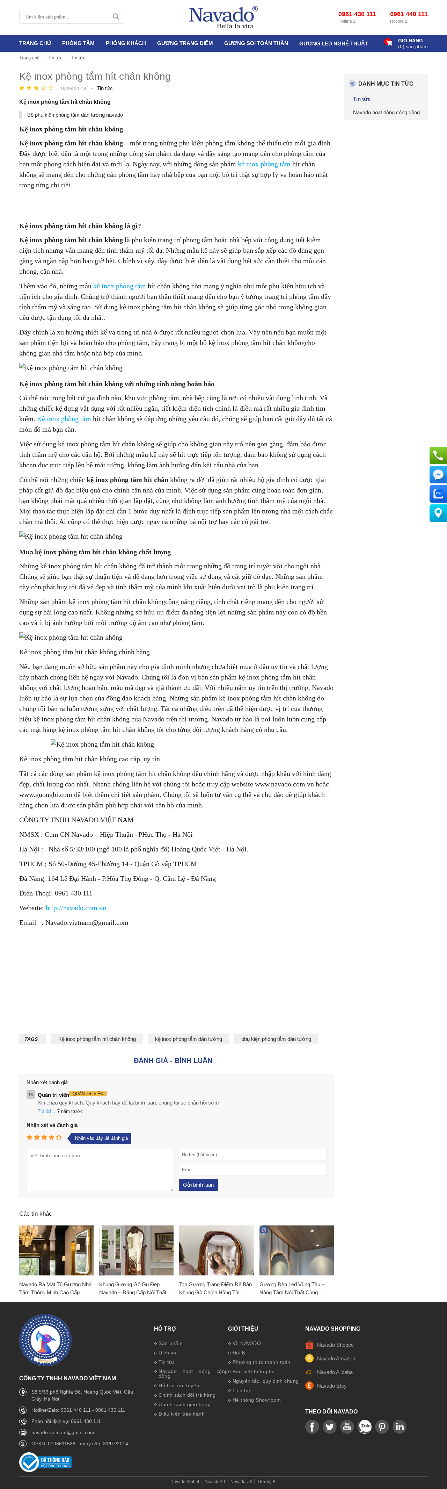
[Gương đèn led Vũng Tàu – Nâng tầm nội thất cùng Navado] (296, 1250)
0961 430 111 (357, 13)
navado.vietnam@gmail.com (62, 1432)
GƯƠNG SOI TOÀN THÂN (256, 43)
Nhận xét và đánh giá (52, 1125)
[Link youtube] (312, 1427)
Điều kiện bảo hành (182, 1413)
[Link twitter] (330, 1427)
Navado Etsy (332, 1386)
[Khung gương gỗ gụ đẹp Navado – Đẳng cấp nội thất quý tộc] (136, 1250)
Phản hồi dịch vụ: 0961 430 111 (66, 1421)
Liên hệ (241, 1390)
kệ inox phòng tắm (264, 164)
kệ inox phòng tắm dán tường (188, 1039)
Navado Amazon (336, 1358)
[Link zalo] (365, 1427)
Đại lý (239, 1352)
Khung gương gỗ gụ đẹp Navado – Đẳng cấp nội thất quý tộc (132, 1288)
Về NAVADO (247, 1343)
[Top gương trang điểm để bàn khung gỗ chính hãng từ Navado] (216, 1250)
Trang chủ (35, 43)
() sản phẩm (413, 46)
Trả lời (44, 1111)
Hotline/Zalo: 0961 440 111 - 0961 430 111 (78, 1410)
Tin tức (167, 1362)
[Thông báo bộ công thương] (45, 1470)
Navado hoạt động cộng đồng (193, 1374)
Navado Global (184, 1482)
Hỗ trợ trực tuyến (179, 1385)
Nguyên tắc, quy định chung (266, 1381)
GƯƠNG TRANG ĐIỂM (185, 43)
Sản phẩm (171, 1343)
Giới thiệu (243, 1329)
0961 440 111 (409, 13)
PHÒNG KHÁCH (126, 43)
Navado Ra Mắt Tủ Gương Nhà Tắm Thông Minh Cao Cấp (55, 1288)
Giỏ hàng (410, 40)
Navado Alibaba (335, 1372)
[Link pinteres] (382, 1427)
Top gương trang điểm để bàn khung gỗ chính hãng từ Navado (215, 1288)
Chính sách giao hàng (185, 1404)
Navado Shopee (335, 1345)
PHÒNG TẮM (78, 43)
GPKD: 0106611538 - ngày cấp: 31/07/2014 (79, 1443)
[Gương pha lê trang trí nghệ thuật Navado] (223, 17)
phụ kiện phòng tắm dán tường (276, 1039)
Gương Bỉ (267, 1482)
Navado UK (241, 1482)
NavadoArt (215, 1482)
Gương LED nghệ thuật (333, 43)
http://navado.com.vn (76, 908)
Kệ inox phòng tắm (64, 419)
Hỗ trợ (165, 1329)
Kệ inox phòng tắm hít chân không (97, 1039)
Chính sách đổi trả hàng (187, 1395)
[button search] (116, 16)
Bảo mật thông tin (254, 1371)
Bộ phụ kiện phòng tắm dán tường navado (75, 115)
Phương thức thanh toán (262, 1362)
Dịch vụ (167, 1352)
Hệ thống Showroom (257, 1399)
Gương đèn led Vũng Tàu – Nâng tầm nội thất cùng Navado (291, 1288)
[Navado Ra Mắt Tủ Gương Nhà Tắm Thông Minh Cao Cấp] (56, 1250)
